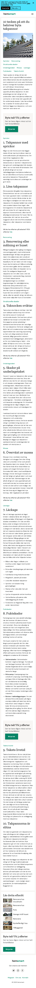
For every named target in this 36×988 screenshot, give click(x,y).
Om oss (18, 978)
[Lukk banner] (33, 3)
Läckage (27, 68)
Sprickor (6, 61)
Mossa (19, 68)
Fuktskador (7, 71)
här (11, 232)
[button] (32, 14)
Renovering (16, 61)
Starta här (5, 8)
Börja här (11, 129)
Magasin (11, 978)
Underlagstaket (9, 68)
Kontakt (25, 978)
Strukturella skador (10, 64)
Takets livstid (19, 71)
